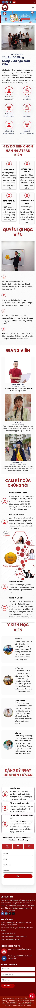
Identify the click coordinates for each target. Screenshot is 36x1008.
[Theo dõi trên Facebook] (3, 2)
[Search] (33, 2)
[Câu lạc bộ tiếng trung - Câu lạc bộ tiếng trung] (8, 7)
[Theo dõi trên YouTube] (14, 2)
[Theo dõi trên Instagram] (6, 2)
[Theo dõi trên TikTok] (10, 2)
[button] (33, 7)
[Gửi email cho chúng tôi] (13, 913)
